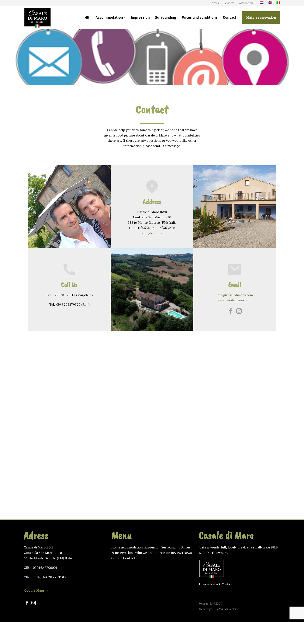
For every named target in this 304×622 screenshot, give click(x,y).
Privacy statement (209, 584)
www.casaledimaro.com (234, 300)
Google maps (152, 233)
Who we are (143, 552)
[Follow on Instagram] (239, 312)
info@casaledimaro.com (235, 295)
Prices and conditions (200, 17)
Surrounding (165, 17)
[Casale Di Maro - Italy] (49, 17)
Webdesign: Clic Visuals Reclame (219, 609)
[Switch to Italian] (278, 2)
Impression (140, 17)
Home (115, 547)
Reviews (229, 3)
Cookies (227, 584)
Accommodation (109, 17)
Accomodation (132, 547)
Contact (229, 17)
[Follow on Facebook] (230, 312)
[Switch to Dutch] (261, 2)
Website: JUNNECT (210, 603)
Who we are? (247, 3)
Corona (116, 558)
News (215, 3)
